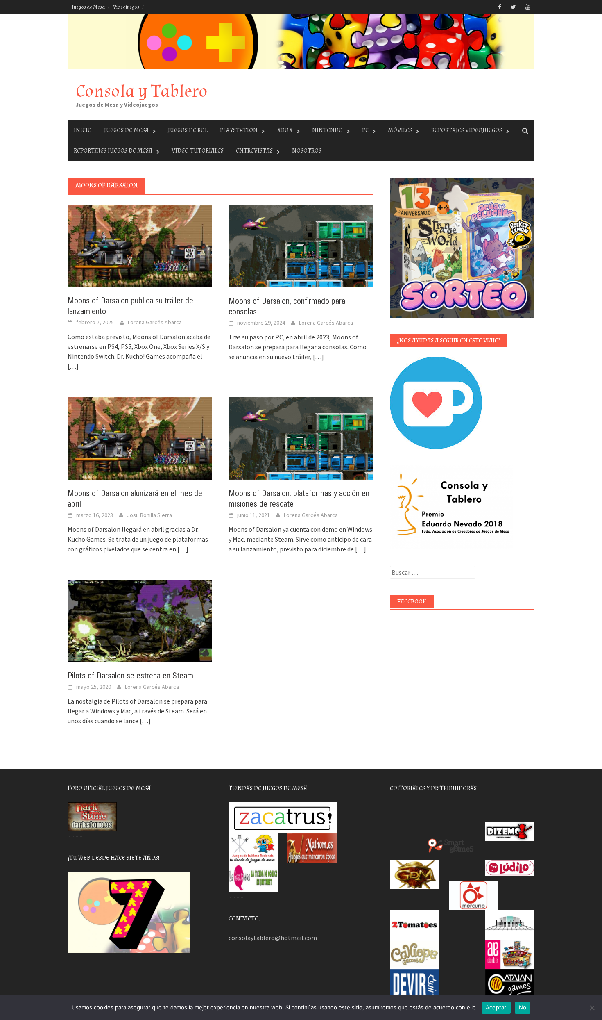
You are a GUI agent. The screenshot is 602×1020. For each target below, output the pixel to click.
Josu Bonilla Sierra (149, 515)
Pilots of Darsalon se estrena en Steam (130, 676)
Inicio (83, 130)
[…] (73, 366)
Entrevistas (254, 151)
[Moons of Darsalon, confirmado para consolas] (301, 245)
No (523, 1007)
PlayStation (239, 130)
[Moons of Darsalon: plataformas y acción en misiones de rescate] (301, 437)
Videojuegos (126, 7)
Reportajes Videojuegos (466, 130)
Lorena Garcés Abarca (155, 322)
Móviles (400, 130)
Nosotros (306, 151)
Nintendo (327, 130)
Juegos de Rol (188, 130)
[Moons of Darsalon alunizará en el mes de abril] (140, 437)
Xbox (285, 130)
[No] (592, 1008)
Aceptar (496, 1007)
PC (365, 130)
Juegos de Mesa (88, 7)
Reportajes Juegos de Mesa (113, 151)
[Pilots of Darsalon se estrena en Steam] (140, 620)
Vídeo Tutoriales (198, 151)
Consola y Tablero (142, 91)
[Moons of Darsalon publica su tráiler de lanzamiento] (140, 245)
